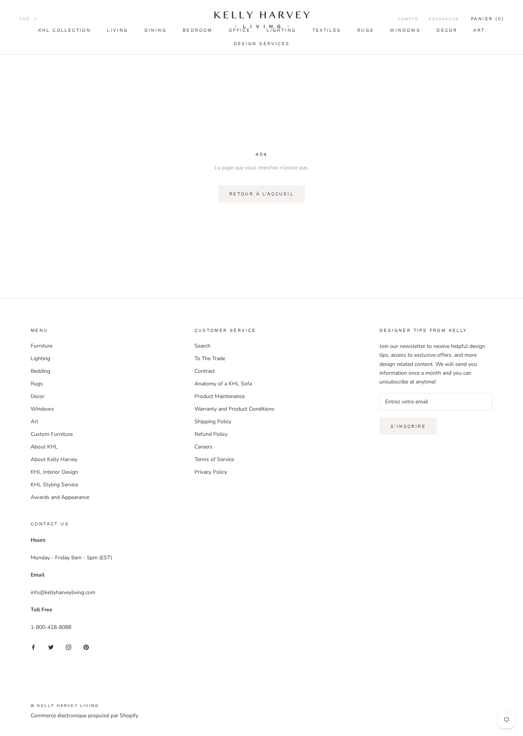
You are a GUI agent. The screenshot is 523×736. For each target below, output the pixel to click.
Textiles (326, 30)
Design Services (262, 43)
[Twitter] (51, 646)
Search (202, 345)
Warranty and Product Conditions (234, 409)
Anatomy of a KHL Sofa (223, 383)
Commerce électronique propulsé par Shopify (84, 715)
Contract (204, 371)
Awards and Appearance (60, 497)
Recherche (444, 19)
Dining (155, 30)
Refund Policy (210, 434)
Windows (405, 30)
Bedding (40, 371)
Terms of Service (214, 459)
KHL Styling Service (54, 484)
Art (479, 30)
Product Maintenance (219, 396)
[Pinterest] (86, 646)
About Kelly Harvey (54, 459)
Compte (408, 19)
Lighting (40, 358)
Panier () (487, 18)
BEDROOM (197, 30)
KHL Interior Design (54, 472)
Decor (446, 30)
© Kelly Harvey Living (65, 705)
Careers (203, 446)
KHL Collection (64, 30)
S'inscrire (408, 426)
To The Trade (209, 358)
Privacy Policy (210, 472)
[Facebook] (33, 646)
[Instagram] (68, 646)
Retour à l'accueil (261, 194)
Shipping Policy (212, 421)
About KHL (44, 446)
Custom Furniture (52, 434)
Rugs (365, 30)
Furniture (41, 345)
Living (117, 30)
